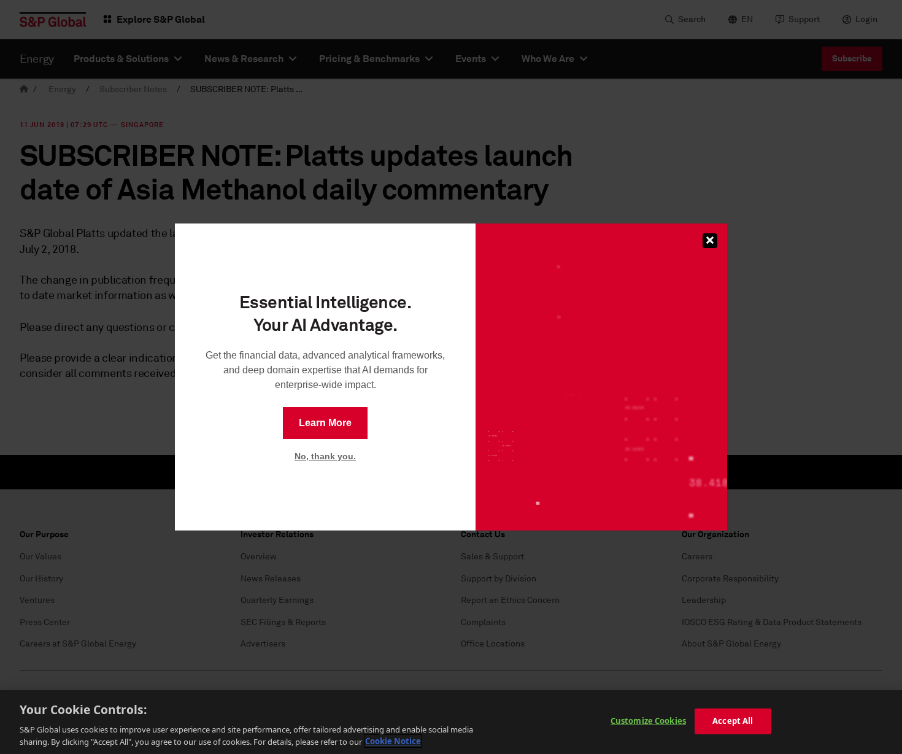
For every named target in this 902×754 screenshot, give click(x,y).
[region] (451, 722)
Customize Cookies (648, 720)
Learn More (325, 423)
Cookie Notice (393, 741)
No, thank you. (325, 456)
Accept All (732, 720)
